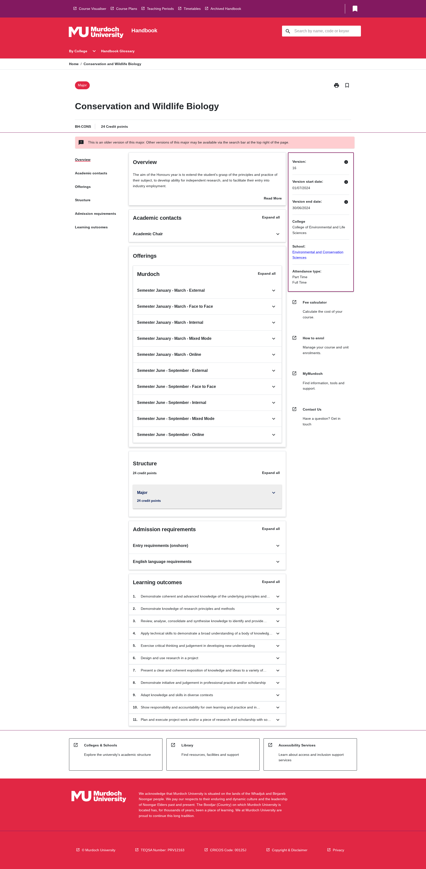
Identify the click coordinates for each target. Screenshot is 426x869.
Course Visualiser (92, 9)
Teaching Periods (160, 9)
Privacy (338, 850)
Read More (273, 198)
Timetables (192, 9)
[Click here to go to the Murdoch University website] (96, 33)
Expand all (271, 217)
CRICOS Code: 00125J (228, 850)
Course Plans (126, 9)
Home (74, 64)
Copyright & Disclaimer (289, 850)
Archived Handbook (226, 9)
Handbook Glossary (118, 51)
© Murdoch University (98, 850)
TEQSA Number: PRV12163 (162, 850)
